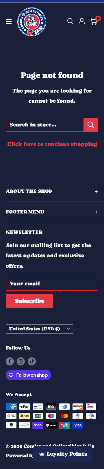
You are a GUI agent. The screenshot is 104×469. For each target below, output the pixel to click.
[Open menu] (9, 21)
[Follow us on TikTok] (32, 361)
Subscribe (29, 301)
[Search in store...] (90, 125)
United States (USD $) (34, 329)
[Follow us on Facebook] (10, 361)
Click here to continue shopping (52, 144)
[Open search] (70, 21)
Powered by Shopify (31, 455)
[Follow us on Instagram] (21, 361)
